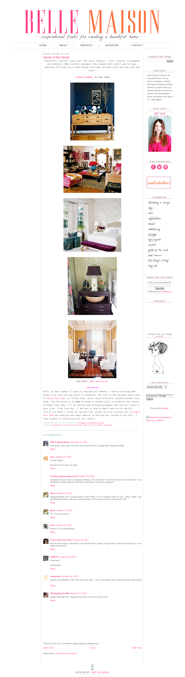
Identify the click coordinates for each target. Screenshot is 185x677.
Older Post (136, 648)
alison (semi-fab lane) (61, 540)
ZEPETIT (54, 557)
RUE (106, 381)
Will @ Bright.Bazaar (60, 442)
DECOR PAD (99, 381)
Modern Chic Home (56, 398)
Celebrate (56, 425)
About (63, 45)
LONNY (91, 381)
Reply (52, 449)
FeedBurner (165, 291)
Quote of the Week (93, 425)
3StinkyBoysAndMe (60, 593)
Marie (53, 493)
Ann (52, 457)
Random (108, 425)
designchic (55, 576)
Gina (52, 525)
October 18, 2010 (79, 442)
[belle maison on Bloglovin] (158, 373)
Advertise (112, 45)
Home (43, 45)
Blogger (165, 408)
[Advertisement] (23, 95)
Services (86, 45)
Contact (137, 45)
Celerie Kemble (84, 77)
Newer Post (48, 648)
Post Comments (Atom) (66, 653)
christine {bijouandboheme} (64, 476)
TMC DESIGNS (100, 672)
